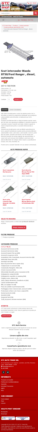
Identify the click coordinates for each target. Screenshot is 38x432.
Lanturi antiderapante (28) (9, 282)
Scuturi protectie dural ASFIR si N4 (14, 27)
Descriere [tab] (4, 109)
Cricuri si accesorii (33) (8, 270)
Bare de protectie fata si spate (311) (12, 263)
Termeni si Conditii (7, 380)
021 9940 (32, 3)
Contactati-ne (6, 315)
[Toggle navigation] (3, 20)
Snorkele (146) (5, 295)
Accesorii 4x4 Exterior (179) (9, 249)
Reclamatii (4, 411)
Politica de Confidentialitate (10, 382)
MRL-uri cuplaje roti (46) (8, 284)
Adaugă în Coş (18, 99)
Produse (15, 25)
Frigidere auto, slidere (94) (9, 278)
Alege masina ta (19, 227)
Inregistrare (18, 16)
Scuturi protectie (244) (8, 293)
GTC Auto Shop (6, 25)
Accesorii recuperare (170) (9, 255)
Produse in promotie (8, 237)
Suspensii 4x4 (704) (7, 297)
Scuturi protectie (24, 25)
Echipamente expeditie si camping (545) (13, 276)
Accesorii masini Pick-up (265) (10, 253)
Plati (2, 401)
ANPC (3, 388)
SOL (2, 390)
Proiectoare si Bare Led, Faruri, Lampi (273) (14, 291)
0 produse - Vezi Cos (27, 20)
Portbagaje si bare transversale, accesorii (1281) (16, 289)
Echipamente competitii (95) (10, 274)
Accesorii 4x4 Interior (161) (9, 251)
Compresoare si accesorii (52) (10, 265)
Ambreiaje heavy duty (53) (9, 259)
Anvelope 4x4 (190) (7, 261)
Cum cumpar (5, 399)
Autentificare (7, 16)
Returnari (4, 414)
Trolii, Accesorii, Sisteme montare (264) (13, 299)
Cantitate (3, 99)
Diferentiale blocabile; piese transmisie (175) (15, 272)
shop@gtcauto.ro (8, 366)
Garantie (4, 384)
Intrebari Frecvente (7, 386)
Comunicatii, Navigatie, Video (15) (11, 268)
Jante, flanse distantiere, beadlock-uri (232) (14, 280)
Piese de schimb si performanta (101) (12, 286)
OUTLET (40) (6, 247)
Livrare (3, 403)
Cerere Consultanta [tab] (15, 109)
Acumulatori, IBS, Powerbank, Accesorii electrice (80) (17, 257)
